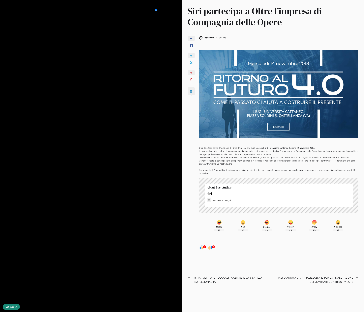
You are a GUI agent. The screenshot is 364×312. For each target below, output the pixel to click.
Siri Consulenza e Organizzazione (66, 10)
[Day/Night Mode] (157, 10)
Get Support (11, 307)
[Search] (165, 10)
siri (209, 193)
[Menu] (171, 10)
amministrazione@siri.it (223, 200)
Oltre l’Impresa (239, 148)
